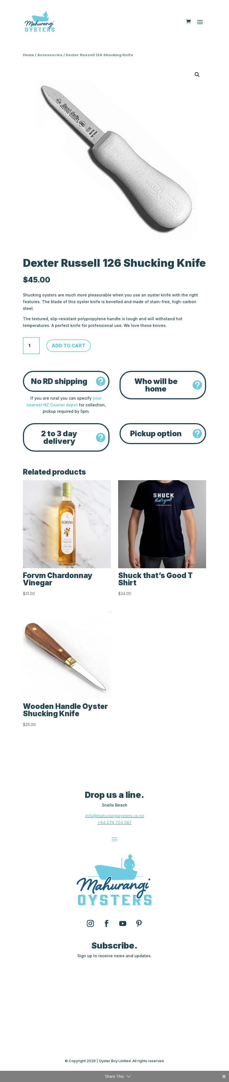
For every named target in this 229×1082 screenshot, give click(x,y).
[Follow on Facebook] (106, 924)
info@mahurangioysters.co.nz (114, 815)
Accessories (50, 55)
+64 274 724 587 (114, 822)
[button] (197, 75)
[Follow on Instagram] (90, 924)
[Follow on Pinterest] (139, 924)
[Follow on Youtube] (123, 924)
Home (28, 55)
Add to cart (68, 345)
